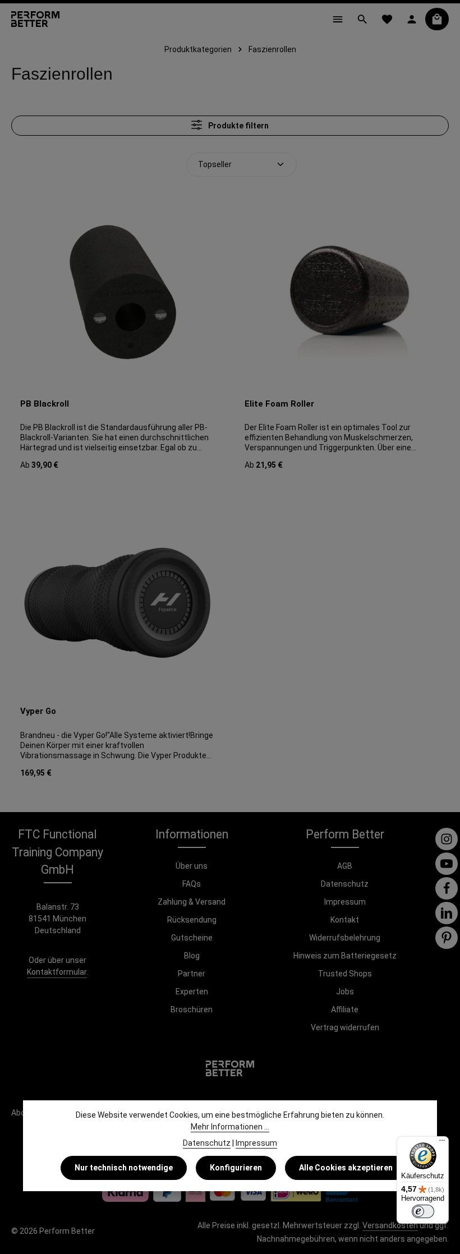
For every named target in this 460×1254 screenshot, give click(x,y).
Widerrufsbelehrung (344, 937)
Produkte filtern (237, 125)
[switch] (423, 1211)
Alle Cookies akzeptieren (346, 1167)
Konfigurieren (236, 1167)
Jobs (345, 991)
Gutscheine (192, 937)
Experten (192, 991)
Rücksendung (192, 919)
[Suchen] (362, 19)
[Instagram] (446, 839)
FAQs (191, 883)
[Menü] (337, 19)
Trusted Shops (345, 973)
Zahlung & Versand (192, 901)
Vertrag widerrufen (345, 1027)
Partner (191, 973)
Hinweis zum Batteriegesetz (345, 955)
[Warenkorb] (437, 19)
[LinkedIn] (446, 913)
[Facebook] (446, 888)
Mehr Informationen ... (230, 1126)
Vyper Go (38, 711)
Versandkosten (390, 1225)
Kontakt (344, 919)
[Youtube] (446, 863)
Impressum (345, 901)
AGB (344, 865)
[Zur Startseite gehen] (35, 19)
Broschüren (192, 1009)
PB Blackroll (44, 404)
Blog (192, 955)
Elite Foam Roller (279, 404)
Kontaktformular (57, 971)
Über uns (192, 865)
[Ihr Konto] (412, 19)
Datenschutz (345, 883)
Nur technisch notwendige (124, 1167)
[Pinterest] (446, 937)
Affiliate (344, 1009)
